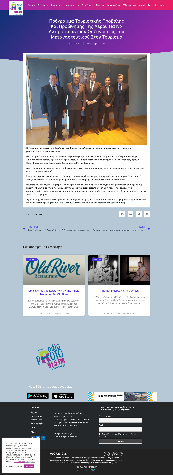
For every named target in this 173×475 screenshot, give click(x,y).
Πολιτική (100, 5)
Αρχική (31, 5)
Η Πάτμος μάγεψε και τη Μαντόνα (119, 290)
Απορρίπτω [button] (30, 462)
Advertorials (144, 5)
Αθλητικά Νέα (129, 5)
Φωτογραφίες (72, 5)
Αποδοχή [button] (29, 466)
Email (101, 425)
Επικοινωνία (57, 5)
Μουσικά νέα (113, 5)
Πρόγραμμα (42, 5)
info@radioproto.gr (63, 433)
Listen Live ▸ (158, 5)
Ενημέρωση (87, 5)
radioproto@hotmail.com (66, 436)
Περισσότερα (19, 462)
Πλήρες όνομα (105, 416)
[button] (122, 214)
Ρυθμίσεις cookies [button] (14, 466)
